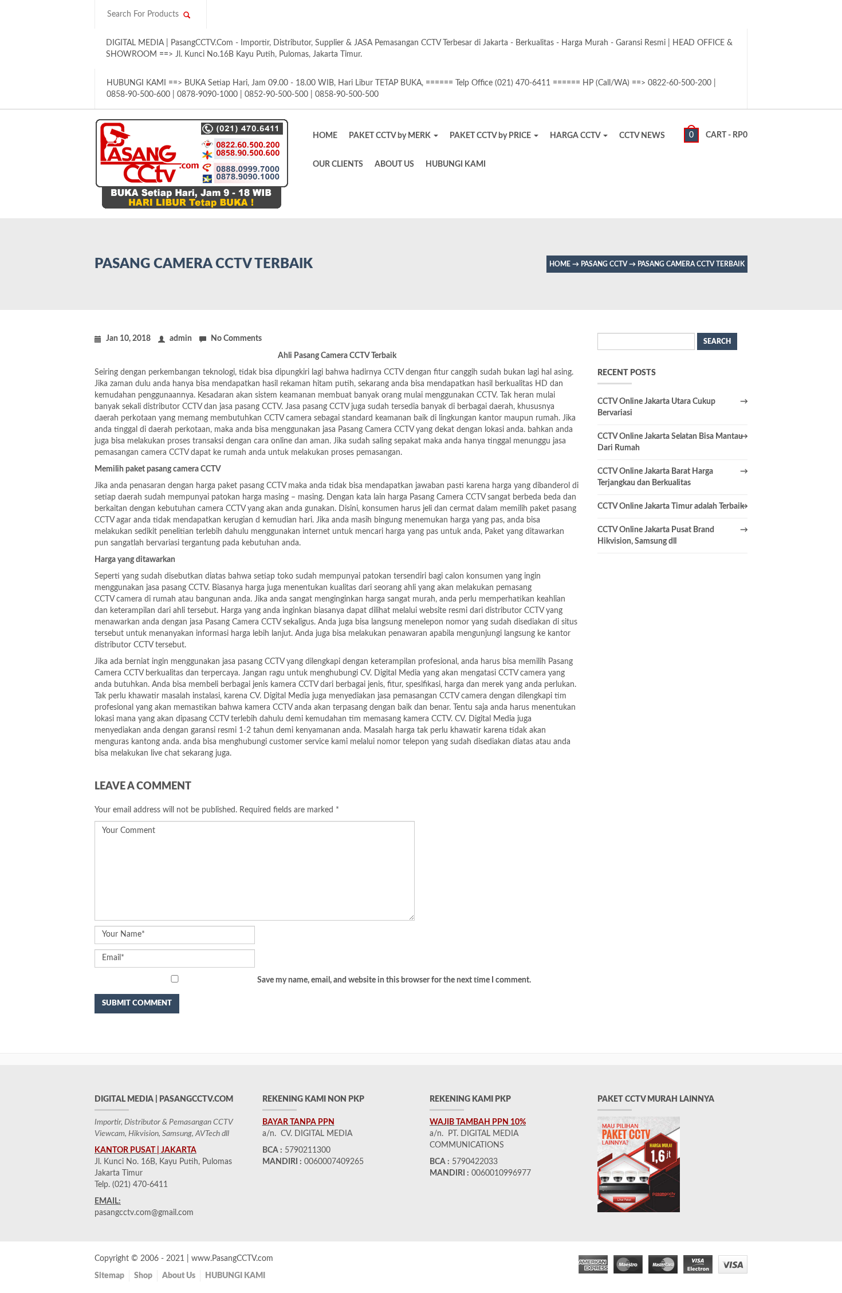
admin (181, 339)
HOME (325, 136)
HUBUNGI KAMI (456, 164)
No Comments (236, 339)
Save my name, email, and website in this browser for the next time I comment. (394, 980)
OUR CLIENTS (338, 164)
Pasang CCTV (604, 264)
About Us (178, 1276)
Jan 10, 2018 (128, 339)
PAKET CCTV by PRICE (491, 136)
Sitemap (109, 1276)
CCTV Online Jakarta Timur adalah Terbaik (670, 506)
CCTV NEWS (642, 136)
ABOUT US (394, 164)
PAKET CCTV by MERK (390, 136)
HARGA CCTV (576, 136)
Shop (143, 1276)
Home (559, 264)
